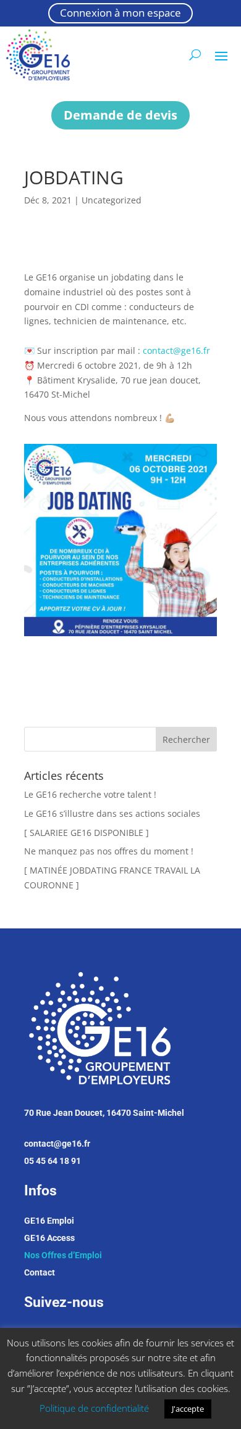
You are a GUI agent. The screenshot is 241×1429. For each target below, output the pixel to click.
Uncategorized (112, 200)
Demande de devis (120, 115)
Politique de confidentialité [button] (94, 1408)
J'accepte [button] (188, 1408)
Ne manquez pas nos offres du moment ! (108, 851)
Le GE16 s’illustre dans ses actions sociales (112, 813)
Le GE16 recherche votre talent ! (90, 794)
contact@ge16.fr (176, 350)
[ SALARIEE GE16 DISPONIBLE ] (86, 832)
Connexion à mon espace (120, 13)
